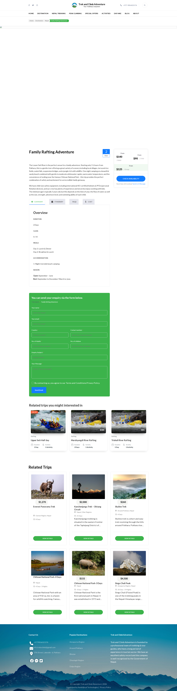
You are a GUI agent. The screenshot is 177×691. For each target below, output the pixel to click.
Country (35, 330)
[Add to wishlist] (63, 413)
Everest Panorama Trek (44, 506)
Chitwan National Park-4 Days (47, 577)
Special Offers (91, 13)
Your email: (36, 319)
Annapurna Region (124, 586)
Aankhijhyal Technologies (88, 687)
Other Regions (87, 512)
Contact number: (76, 330)
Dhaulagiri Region (77, 660)
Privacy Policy (92, 383)
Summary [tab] (38, 202)
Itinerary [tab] (58, 202)
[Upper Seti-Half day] (48, 421)
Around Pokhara (123, 511)
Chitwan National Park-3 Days (88, 583)
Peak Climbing (75, 13)
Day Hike (117, 13)
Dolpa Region (75, 666)
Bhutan (72, 654)
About (136, 13)
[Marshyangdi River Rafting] (88, 421)
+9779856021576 (41, 642)
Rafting (33, 436)
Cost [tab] (90, 202)
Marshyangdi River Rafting (83, 440)
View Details (47, 538)
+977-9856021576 (130, 5)
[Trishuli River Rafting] (128, 421)
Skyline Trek (120, 506)
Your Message (37, 364)
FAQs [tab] (74, 202)
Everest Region (41, 516)
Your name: (36, 308)
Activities (106, 13)
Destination (42, 13)
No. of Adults (37, 341)
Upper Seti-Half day (40, 440)
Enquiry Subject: (38, 352)
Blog (127, 13)
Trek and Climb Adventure (92, 4)
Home (31, 13)
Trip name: (36, 302)
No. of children (75, 341)
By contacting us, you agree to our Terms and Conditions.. (67, 383)
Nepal (49, 516)
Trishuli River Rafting (121, 440)
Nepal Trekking (59, 13)
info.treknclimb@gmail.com (44, 647)
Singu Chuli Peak (122, 583)
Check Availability (131, 179)
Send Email (39, 390)
